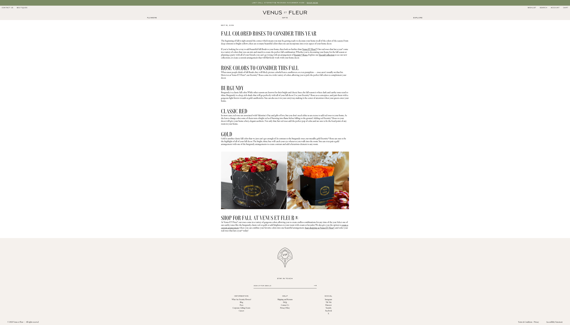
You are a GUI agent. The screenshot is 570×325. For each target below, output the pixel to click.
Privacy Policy (285, 308)
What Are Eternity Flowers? (241, 299)
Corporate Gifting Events (241, 308)
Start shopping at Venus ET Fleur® (319, 228)
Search (543, 8)
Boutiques (22, 8)
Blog (241, 302)
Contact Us (7, 8)
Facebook (328, 311)
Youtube (328, 308)
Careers (241, 311)
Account (555, 8)
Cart (565, 8)
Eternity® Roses (301, 55)
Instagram (328, 299)
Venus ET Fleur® (309, 49)
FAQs (285, 302)
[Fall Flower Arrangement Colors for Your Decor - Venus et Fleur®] (285, 13)
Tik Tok (328, 302)
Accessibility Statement (554, 322)
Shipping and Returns (285, 299)
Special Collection (326, 55)
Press (241, 305)
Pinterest (328, 305)
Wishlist (532, 8)
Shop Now (312, 3)
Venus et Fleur (18, 322)
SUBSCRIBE (314, 285)
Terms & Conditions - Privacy (528, 322)
